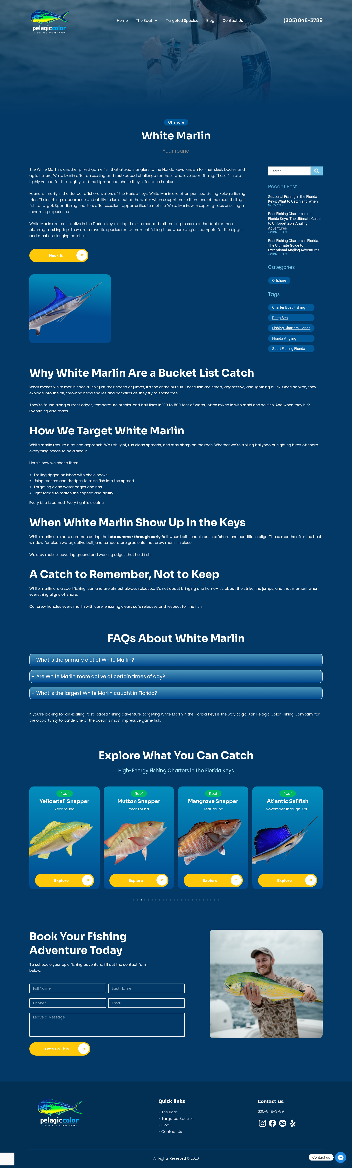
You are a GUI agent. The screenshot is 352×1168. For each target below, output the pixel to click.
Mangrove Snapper (213, 801)
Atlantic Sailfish (287, 801)
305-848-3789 (271, 1111)
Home (122, 20)
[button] (133, 900)
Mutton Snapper (138, 801)
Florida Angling (284, 338)
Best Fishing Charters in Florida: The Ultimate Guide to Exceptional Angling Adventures (293, 245)
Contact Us (232, 20)
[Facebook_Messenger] (340, 1157)
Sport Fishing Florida (288, 348)
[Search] (316, 170)
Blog (210, 20)
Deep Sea (280, 318)
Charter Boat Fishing (288, 307)
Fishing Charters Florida (291, 328)
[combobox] (289, 170)
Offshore (279, 280)
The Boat (144, 20)
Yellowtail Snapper (64, 801)
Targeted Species (182, 20)
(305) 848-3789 (303, 20)
